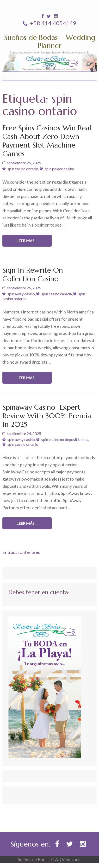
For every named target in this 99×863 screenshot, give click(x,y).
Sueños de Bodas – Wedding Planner (49, 41)
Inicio (49, 67)
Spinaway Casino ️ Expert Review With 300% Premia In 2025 (46, 416)
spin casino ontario (22, 168)
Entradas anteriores (21, 552)
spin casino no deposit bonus (64, 439)
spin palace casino (59, 168)
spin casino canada (56, 293)
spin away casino (21, 293)
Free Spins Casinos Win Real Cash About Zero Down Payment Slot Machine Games (46, 140)
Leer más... (27, 240)
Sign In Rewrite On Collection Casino (32, 274)
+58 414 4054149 (52, 23)
